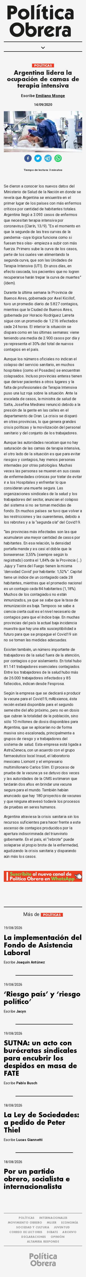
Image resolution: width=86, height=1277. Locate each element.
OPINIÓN (58, 1237)
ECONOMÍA (69, 1222)
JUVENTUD (62, 1227)
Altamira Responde (43, 1241)
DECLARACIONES (33, 1237)
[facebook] (28, 159)
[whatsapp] (58, 159)
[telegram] (48, 159)
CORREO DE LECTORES (25, 1232)
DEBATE (52, 1232)
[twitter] (38, 159)
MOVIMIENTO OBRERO (25, 1222)
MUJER (52, 1222)
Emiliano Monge (50, 96)
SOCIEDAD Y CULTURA (32, 1227)
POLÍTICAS (43, 65)
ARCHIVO (69, 1232)
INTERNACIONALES (53, 1218)
